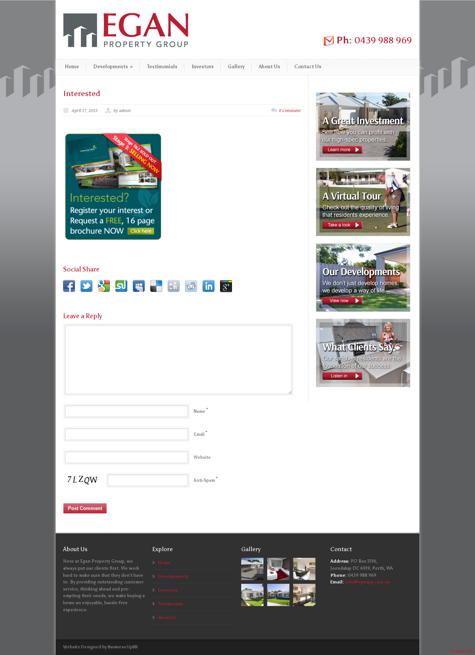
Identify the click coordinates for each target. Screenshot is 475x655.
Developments (113, 66)
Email (199, 434)
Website (202, 457)
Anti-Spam (204, 480)
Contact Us (307, 66)
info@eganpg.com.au (367, 582)
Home (72, 66)
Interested (81, 93)
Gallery (236, 66)
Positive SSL (462, 651)
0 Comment (290, 110)
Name (199, 411)
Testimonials (162, 66)
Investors (202, 66)
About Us (269, 66)
